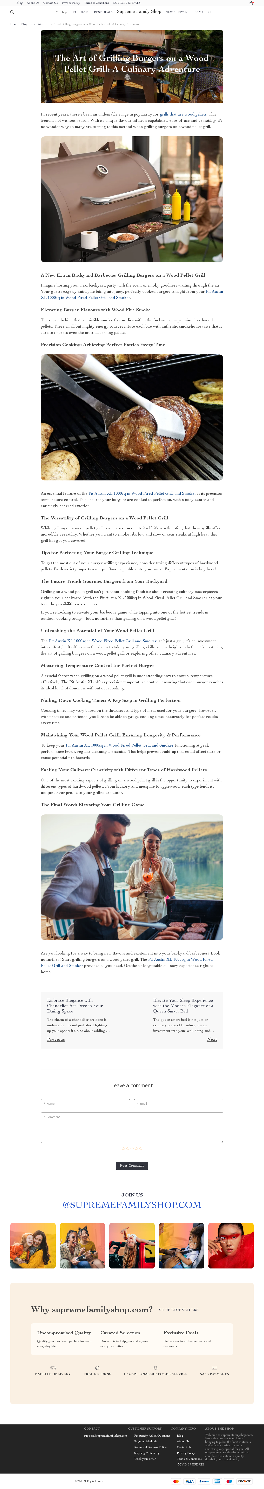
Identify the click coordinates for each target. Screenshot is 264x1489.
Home (14, 24)
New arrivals (176, 12)
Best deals (103, 12)
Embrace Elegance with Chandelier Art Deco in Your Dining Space (75, 1006)
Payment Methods (145, 1441)
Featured (202, 12)
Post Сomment (132, 1166)
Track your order (145, 1459)
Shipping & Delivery (146, 1453)
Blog (19, 3)
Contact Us (50, 3)
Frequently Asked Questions (152, 1436)
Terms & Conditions (96, 3)
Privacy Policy (71, 3)
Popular (80, 12)
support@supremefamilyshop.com (105, 1436)
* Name (49, 1104)
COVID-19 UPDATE (126, 3)
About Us (33, 3)
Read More (38, 24)
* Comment (52, 1117)
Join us (132, 1195)
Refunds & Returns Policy (150, 1447)
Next (212, 1039)
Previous (56, 1039)
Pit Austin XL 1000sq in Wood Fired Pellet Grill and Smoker (142, 494)
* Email (142, 1104)
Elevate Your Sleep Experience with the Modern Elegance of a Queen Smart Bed (183, 1006)
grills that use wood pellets (183, 115)
